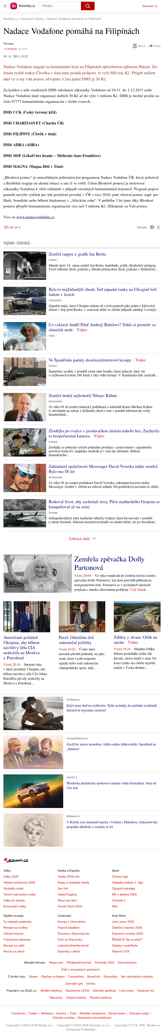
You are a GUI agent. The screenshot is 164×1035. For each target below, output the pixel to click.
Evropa (53, 512)
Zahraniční (55, 300)
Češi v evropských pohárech (80, 969)
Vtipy (52, 335)
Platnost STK (120, 951)
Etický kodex (117, 1013)
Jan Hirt (63, 888)
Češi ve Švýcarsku (70, 939)
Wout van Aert (67, 900)
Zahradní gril (74, 983)
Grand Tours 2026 (70, 906)
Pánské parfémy (101, 997)
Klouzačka (110, 976)
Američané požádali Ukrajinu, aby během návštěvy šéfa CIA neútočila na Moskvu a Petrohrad (21, 647)
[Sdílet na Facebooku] (152, 227)
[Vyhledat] (88, 6)
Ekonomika (55, 401)
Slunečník (93, 976)
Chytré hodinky (76, 997)
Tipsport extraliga (123, 888)
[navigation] (5, 6)
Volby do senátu (14, 900)
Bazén (33, 976)
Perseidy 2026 (104, 962)
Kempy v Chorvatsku (72, 921)
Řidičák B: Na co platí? (127, 939)
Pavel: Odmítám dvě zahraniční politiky (76, 639)
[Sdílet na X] (158, 227)
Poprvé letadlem (69, 927)
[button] (24, 265)
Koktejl (53, 441)
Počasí (53, 365)
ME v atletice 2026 (124, 894)
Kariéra (61, 1013)
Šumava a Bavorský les (73, 933)
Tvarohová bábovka (16, 939)
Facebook (18, 1013)
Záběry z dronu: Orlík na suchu (135, 639)
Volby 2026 (10, 876)
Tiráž (73, 1013)
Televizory (56, 997)
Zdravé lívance (13, 933)
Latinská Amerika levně (73, 945)
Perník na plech (14, 951)
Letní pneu (126, 990)
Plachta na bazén (53, 976)
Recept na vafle (14, 945)
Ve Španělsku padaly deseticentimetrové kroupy (90, 360)
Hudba (53, 259)
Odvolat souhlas (64, 1017)
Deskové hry (145, 990)
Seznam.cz (149, 6)
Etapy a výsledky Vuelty (73, 882)
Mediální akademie (92, 1013)
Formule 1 (119, 900)
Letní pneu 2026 (123, 921)
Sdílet (157, 46)
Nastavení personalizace (94, 1017)
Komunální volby (14, 906)
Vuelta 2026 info (68, 876)
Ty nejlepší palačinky (17, 921)
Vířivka (90, 983)
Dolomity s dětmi (69, 951)
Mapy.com (56, 962)
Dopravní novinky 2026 (127, 933)
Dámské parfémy (104, 990)
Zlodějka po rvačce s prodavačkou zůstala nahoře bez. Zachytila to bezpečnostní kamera (104, 433)
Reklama (47, 1013)
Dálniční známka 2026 (127, 927)
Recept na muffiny (15, 927)
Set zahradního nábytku (137, 976)
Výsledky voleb (13, 888)
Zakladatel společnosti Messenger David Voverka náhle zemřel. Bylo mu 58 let (103, 468)
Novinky (8, 43)
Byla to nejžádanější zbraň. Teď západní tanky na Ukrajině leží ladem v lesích (103, 291)
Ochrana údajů (139, 1013)
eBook (141, 46)
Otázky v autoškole (125, 945)
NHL (115, 906)
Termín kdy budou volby (19, 894)
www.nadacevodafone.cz (35, 216)
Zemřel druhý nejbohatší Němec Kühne (83, 395)
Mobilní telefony (51, 990)
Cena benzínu (127, 962)
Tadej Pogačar (67, 894)
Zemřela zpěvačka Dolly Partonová (109, 563)
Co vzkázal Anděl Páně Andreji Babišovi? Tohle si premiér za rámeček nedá (102, 327)
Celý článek (138, 589)
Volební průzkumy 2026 (19, 882)
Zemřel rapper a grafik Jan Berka (77, 254)
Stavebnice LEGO (77, 990)
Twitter (33, 1013)
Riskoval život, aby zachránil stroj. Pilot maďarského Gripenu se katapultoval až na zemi (104, 504)
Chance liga (120, 876)
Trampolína (75, 976)
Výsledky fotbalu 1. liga (127, 882)
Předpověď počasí (79, 962)
